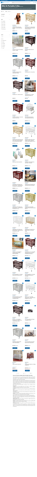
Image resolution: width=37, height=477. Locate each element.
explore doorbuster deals (28, 0)
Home (2, 7)
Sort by (6, 11)
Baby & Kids (5, 7)
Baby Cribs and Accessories (10, 7)
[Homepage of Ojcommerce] (5, 2)
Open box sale (34, 0)
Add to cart (15, 33)
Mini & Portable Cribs (16, 7)
